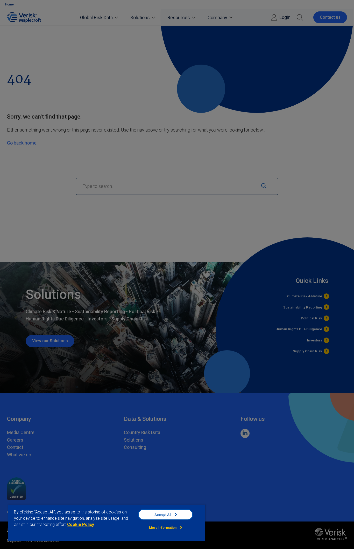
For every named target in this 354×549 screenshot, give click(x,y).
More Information (162, 528)
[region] (106, 522)
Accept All (162, 515)
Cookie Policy (80, 524)
